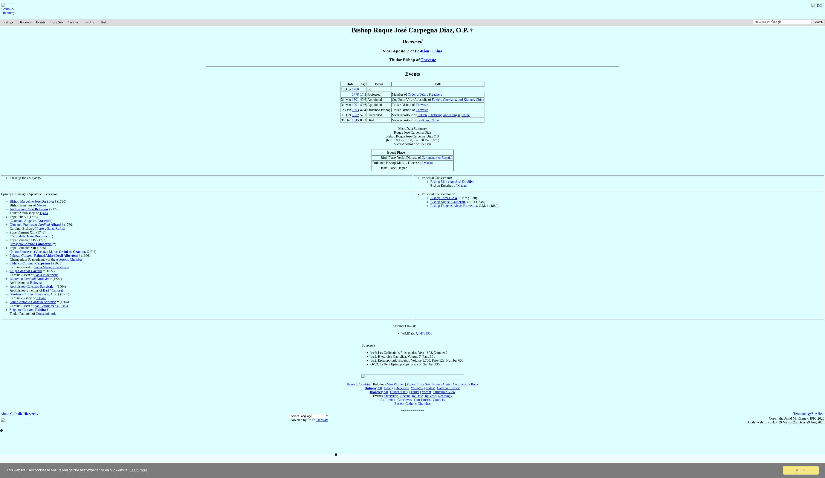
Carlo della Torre (30, 236)
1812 (355, 115)
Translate (322, 420)
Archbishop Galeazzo (31, 286)
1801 (355, 99)
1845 (355, 120)
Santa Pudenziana (46, 275)
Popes (411, 384)
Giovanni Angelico (30, 221)
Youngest (417, 388)
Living (388, 388)
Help (104, 22)
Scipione (28, 310)
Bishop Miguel (447, 202)
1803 (355, 110)
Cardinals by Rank (465, 384)
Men (390, 384)
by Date (417, 396)
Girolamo (29, 294)
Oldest (430, 388)
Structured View (444, 392)
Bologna (36, 282)
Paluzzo (44, 255)
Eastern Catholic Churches (412, 403)
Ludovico (29, 279)
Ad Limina (387, 400)
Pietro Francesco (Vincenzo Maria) (48, 252)
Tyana (44, 213)
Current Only (399, 392)
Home (351, 384)
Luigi (26, 271)
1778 (355, 94)
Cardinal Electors (448, 388)
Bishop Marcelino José (452, 181)
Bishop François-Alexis (453, 206)
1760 (355, 89)
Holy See (56, 22)
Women (399, 384)
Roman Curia (441, 384)
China (436, 51)
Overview (391, 396)
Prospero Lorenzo (31, 244)
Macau (428, 163)
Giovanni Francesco (35, 224)
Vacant (426, 392)
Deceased (402, 388)
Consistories (422, 400)
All (379, 388)
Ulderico (30, 263)
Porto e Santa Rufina (51, 228)
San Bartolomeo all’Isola (51, 306)
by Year (430, 396)
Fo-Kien (422, 51)
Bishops (7, 22)
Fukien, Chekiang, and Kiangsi (453, 99)
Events (40, 22)
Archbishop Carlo (29, 209)
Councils (439, 400)
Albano (41, 298)
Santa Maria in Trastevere (51, 267)
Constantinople (46, 313)
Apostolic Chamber (69, 259)
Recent (405, 396)
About (19, 413)
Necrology (445, 396)
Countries (364, 384)
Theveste (428, 60)
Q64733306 (424, 333)
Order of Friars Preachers (425, 94)
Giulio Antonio (33, 302)
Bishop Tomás (443, 198)
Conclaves (404, 400)
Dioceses (24, 22)
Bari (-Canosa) (53, 290)
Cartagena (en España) (437, 157)
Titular (415, 392)
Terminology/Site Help (808, 413)
